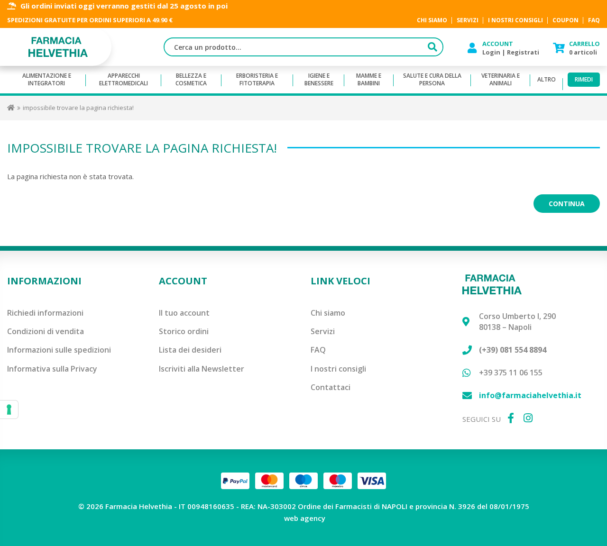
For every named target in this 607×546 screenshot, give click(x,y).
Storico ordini (184, 331)
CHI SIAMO (432, 21)
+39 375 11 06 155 (511, 372)
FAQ (318, 350)
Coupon (565, 21)
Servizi (323, 331)
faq (594, 21)
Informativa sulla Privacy (52, 369)
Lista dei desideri (190, 350)
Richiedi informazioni (45, 313)
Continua (567, 203)
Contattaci (330, 387)
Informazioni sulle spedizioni (59, 350)
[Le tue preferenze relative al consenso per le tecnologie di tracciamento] (9, 409)
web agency (304, 518)
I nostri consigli (338, 369)
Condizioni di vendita (45, 331)
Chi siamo (328, 313)
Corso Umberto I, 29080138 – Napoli (517, 321)
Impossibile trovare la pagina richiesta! (78, 107)
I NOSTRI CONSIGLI (515, 21)
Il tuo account (184, 313)
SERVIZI (467, 21)
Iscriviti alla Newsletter (201, 369)
